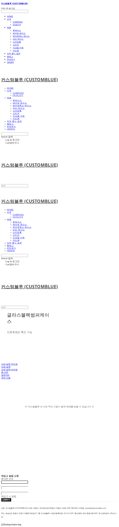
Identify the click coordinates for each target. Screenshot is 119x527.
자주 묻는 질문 (13, 53)
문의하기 (11, 59)
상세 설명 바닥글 (9, 369)
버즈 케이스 (18, 39)
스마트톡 (17, 42)
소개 (9, 19)
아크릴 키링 (18, 47)
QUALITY (17, 24)
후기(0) (4, 372)
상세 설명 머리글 (9, 364)
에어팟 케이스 (19, 33)
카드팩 (16, 50)
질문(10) (5, 375)
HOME (10, 16)
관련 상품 (5, 378)
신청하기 (6, 500)
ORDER (10, 62)
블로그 (10, 56)
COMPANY (18, 22)
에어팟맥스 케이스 (21, 36)
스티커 (16, 44)
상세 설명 (5, 367)
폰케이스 (17, 30)
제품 (9, 27)
